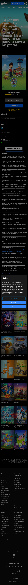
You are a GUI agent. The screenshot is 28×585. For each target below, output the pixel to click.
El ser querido (17, 478)
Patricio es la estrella (20, 331)
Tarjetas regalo (17, 542)
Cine (8, 7)
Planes (15, 533)
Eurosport (3, 537)
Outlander (16, 492)
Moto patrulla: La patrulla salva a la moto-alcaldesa (12, 254)
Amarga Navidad (17, 484)
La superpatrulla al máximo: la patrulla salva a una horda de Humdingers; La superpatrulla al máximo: (13, 158)
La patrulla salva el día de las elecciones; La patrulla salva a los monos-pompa (13, 162)
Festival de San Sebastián (19, 499)
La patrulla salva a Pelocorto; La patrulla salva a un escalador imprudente (14, 229)
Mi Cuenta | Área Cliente (19, 519)
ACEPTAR (14, 306)
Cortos (2, 486)
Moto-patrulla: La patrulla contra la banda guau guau (14, 240)
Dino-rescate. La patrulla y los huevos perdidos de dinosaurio (14, 177)
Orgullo (2, 504)
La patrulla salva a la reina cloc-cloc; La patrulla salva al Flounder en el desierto (14, 236)
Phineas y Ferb (5, 402)
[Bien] (12, 94)
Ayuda (14, 557)
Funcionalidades (17, 517)
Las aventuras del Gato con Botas (6, 356)
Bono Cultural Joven (18, 539)
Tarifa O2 (16, 541)
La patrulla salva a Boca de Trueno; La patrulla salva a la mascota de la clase (13, 265)
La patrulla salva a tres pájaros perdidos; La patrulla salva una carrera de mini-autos (12, 192)
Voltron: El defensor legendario (19, 426)
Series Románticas (5, 496)
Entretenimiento (4, 502)
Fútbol (14, 7)
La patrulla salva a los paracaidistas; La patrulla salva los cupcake (14, 196)
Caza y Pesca (16, 505)
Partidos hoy (3, 541)
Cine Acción (3, 484)
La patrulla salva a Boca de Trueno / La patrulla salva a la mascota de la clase (13, 269)
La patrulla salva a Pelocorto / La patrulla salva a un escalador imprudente (14, 225)
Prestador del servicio (7, 571)
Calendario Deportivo (5, 539)
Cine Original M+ (4, 478)
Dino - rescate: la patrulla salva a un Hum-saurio (14, 184)
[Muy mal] (6, 94)
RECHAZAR (14, 302)
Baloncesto (3, 527)
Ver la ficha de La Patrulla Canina (14, 151)
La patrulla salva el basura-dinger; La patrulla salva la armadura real (13, 246)
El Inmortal (16, 486)
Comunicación (17, 544)
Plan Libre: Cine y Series (19, 531)
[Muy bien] (13, 94)
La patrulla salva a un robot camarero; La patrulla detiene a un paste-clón (14, 173)
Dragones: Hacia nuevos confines (19, 356)
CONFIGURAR (14, 298)
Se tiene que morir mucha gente (19, 489)
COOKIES (14, 573)
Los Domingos (17, 482)
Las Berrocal (16, 494)
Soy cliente (15, 100)
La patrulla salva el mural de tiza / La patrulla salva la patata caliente (13, 219)
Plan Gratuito (17, 535)
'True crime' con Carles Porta (20, 498)
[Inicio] (4, 3)
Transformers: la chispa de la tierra (6, 426)
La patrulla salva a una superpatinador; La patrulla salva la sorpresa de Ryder (12, 207)
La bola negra (17, 480)
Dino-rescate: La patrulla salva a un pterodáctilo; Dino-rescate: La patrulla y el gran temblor (14, 181)
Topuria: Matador (4, 533)
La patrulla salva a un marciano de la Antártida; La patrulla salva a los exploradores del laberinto (14, 166)
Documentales (4, 500)
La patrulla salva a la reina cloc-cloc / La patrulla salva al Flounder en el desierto (14, 233)
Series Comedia (4, 498)
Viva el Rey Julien (19, 379)
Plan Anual (16, 537)
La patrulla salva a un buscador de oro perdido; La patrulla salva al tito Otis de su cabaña (14, 204)
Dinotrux (16, 402)
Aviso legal (16, 571)
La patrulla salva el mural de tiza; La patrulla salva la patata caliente (14, 215)
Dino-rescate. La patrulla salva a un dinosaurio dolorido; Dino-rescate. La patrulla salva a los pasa (13, 188)
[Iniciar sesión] (25, 3)
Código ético (16, 523)
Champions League (5, 517)
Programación (4, 542)
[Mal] (8, 94)
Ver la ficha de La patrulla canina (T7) (11, 273)
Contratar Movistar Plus (19, 525)
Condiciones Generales (19, 521)
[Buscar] (9, 3)
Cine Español (4, 480)
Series (3, 7)
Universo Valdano (5, 525)
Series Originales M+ (5, 494)
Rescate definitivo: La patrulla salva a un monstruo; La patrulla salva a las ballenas (12, 262)
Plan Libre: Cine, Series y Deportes (19, 528)
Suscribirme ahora (17, 3)
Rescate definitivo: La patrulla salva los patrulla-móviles (14, 200)
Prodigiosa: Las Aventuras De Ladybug (7, 331)
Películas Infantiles (5, 490)
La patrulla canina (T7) (13, 148)
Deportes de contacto (5, 535)
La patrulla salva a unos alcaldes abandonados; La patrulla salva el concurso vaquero (14, 211)
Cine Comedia (4, 482)
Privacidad (22, 571)
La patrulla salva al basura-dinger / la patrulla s (14, 243)
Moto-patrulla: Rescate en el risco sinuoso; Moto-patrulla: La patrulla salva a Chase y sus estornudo (14, 258)
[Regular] (10, 94)
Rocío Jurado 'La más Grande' (20, 496)
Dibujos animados (17, 501)
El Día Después (4, 523)
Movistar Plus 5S (17, 507)
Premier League (4, 521)
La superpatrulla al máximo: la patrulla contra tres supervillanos (13, 169)
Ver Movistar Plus (17, 515)
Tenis (2, 529)
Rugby (2, 531)
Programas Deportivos (18, 503)
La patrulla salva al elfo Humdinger (10, 222)
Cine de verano (4, 488)
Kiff (2, 379)
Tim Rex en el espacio (7, 450)
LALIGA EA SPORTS (5, 519)
